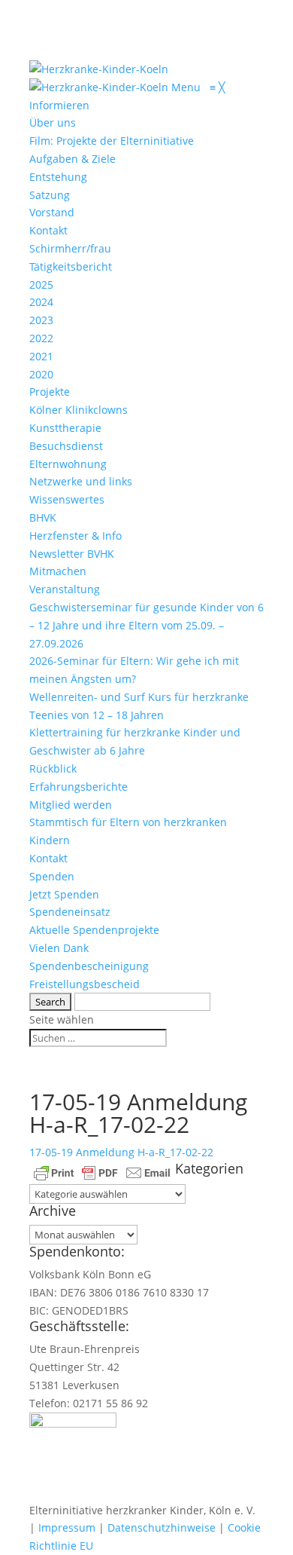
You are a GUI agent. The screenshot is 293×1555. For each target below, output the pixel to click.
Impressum (66, 1527)
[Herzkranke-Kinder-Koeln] (100, 87)
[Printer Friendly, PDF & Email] (102, 1172)
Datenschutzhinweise (161, 1527)
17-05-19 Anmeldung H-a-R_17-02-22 (121, 1152)
